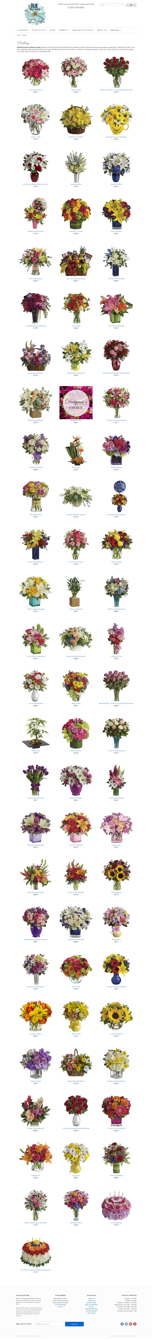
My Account (91, 1313)
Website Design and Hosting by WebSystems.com (123, 1336)
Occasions (22, 30)
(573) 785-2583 (76, 7)
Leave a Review (91, 1311)
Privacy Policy (37, 1336)
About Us (91, 1298)
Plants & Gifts (38, 30)
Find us (60, 1307)
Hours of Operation (91, 1305)
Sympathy (63, 30)
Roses (53, 30)
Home (18, 35)
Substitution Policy (91, 1309)
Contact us (91, 1300)
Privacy (91, 1307)
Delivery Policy (91, 1302)
